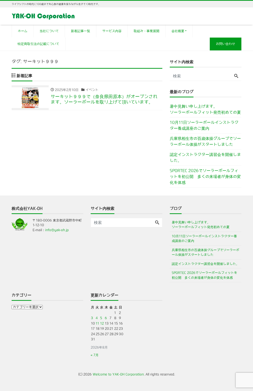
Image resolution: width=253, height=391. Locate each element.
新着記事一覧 (80, 31)
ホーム (22, 31)
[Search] (236, 76)
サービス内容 (112, 31)
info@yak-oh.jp (57, 230)
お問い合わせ (225, 43)
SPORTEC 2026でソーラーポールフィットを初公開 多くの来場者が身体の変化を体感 (205, 176)
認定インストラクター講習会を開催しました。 (205, 157)
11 (97, 323)
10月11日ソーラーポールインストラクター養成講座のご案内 (204, 125)
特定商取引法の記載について (38, 43)
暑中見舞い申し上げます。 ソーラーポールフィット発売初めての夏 (205, 109)
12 (102, 323)
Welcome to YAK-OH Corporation (118, 374)
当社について (49, 31)
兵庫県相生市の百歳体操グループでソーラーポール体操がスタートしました (205, 141)
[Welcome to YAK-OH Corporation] (43, 15)
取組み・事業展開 (146, 31)
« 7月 (95, 355)
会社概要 (177, 31)
